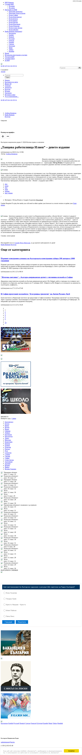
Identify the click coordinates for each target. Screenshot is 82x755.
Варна (7, 425)
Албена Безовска (10, 113)
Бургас (7, 424)
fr (6, 66)
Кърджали (8, 434)
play (6, 184)
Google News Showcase (22, 243)
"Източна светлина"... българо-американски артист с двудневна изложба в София (37, 277)
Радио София (13, 15)
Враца (7, 429)
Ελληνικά (12, 46)
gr (11, 66)
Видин (7, 427)
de (3, 66)
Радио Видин (13, 22)
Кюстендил (9, 436)
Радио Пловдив (14, 26)
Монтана (8, 440)
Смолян (7, 456)
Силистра (8, 453)
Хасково (7, 463)
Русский (11, 39)
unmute (7, 191)
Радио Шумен (13, 29)
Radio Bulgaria (9, 115)
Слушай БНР (9, 4)
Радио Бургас (13, 19)
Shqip (10, 48)
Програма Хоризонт (15, 11)
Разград (7, 449)
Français (11, 40)
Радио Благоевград (15, 17)
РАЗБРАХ (71, 751)
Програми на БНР (11, 10)
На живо (12, 6)
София (7, 458)
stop (6, 188)
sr (9, 66)
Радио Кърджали (14, 24)
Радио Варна (13, 20)
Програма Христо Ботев (17, 13)
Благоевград (9, 422)
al (13, 66)
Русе (6, 451)
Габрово (7, 431)
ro (16, 66)
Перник (7, 444)
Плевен (7, 445)
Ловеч (7, 438)
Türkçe (11, 49)
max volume (9, 193)
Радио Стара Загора (15, 28)
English (11, 35)
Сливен (7, 454)
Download (39, 200)
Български (12, 33)
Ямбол (7, 467)
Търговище (8, 462)
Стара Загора (9, 460)
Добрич (7, 433)
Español (11, 42)
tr (14, 66)
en (1, 66)
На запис (12, 8)
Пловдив (8, 447)
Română (11, 51)
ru (5, 66)
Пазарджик (8, 442)
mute (6, 189)
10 (5, 323)
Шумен (7, 465)
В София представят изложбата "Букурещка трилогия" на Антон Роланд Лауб (35, 294)
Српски (11, 44)
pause (6, 186)
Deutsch (11, 37)
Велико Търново (10, 469)
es (8, 66)
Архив (3, 71)
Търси (7, 77)
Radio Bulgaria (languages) (13, 31)
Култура (7, 117)
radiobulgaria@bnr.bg (8, 742)
